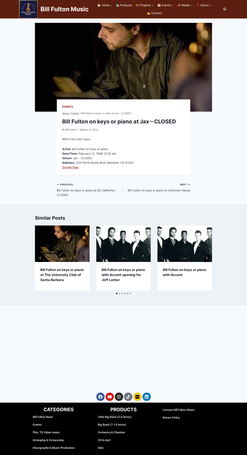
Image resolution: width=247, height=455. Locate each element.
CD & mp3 (104, 440)
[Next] (206, 258)
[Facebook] (100, 397)
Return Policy (171, 417)
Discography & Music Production (54, 447)
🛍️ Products (124, 5)
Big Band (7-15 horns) (112, 424)
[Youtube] (110, 397)
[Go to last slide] (40, 258)
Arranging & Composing (48, 440)
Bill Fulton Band (43, 417)
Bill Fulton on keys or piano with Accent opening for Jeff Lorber (123, 275)
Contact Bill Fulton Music (179, 410)
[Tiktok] (128, 397)
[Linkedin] (146, 397)
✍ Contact (154, 13)
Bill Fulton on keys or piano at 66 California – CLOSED (87, 190)
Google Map (70, 167)
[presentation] (62, 243)
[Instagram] (119, 397)
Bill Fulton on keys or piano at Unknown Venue (159, 187)
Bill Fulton (71, 129)
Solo (101, 447)
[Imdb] (137, 397)
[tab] (117, 293)
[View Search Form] (225, 9)
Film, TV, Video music (46, 432)
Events (67, 106)
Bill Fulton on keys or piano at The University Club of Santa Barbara (62, 275)
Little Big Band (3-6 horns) (115, 417)
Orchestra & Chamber (111, 432)
